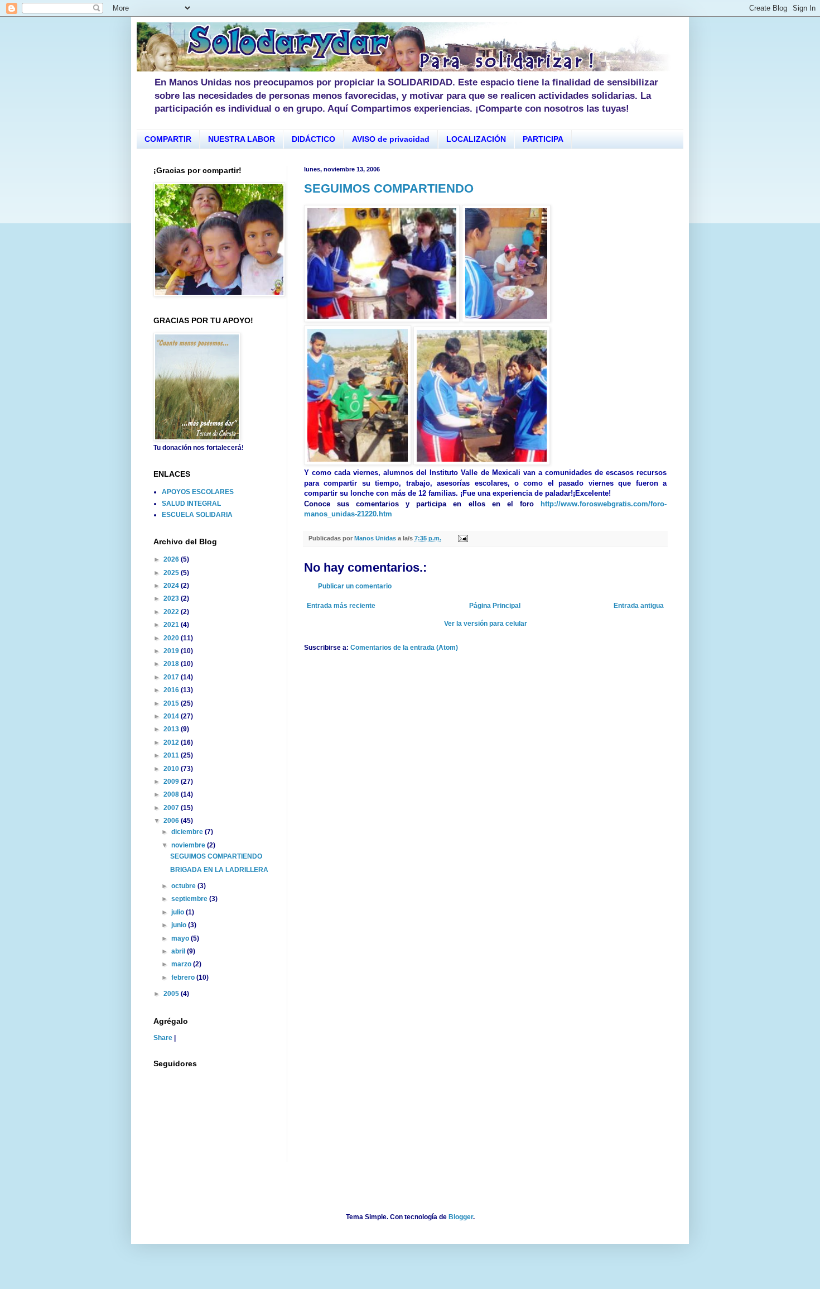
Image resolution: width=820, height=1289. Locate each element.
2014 (172, 716)
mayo (181, 938)
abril (179, 951)
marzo (182, 964)
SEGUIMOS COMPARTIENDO (389, 188)
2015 (172, 703)
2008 (172, 794)
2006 (172, 821)
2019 (172, 651)
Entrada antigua (639, 606)
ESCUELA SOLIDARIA (197, 515)
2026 (172, 559)
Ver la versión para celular (485, 623)
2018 (172, 664)
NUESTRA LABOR (241, 139)
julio (178, 912)
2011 (172, 755)
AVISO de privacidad (391, 139)
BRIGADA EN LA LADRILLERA (219, 870)
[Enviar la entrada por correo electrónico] (462, 538)
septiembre (190, 899)
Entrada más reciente (341, 606)
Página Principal (494, 606)
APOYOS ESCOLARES (198, 492)
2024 (172, 586)
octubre (184, 886)
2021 (172, 625)
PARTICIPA (543, 139)
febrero (183, 977)
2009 (172, 781)
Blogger (460, 1217)
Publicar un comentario (355, 586)
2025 (172, 573)
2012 (172, 742)
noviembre (189, 845)
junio (179, 925)
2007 (172, 808)
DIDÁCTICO (313, 139)
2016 (172, 690)
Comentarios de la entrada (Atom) (404, 647)
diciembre (188, 832)
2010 (172, 769)
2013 (172, 729)
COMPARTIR (167, 139)
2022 (172, 612)
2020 (172, 638)
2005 (172, 994)
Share (162, 1038)
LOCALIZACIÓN (476, 139)
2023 (172, 598)
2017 (172, 677)
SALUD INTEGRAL (191, 503)
